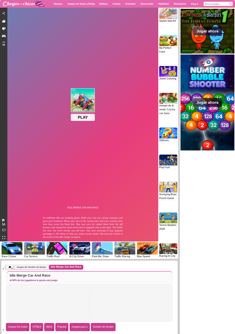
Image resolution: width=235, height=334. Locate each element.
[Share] (4, 13)
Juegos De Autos (17, 326)
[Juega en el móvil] (4, 44)
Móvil (49, 326)
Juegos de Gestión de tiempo (31, 267)
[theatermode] (4, 226)
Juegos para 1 (80, 326)
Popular (61, 326)
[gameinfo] (4, 36)
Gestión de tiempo (103, 326)
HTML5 (37, 326)
